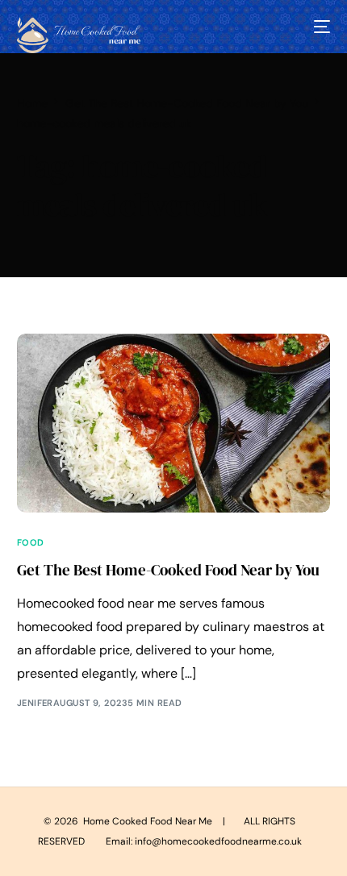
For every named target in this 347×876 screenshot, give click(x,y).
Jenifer (35, 702)
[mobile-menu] (320, 26)
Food (30, 542)
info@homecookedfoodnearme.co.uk (218, 841)
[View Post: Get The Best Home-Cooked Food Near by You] (174, 423)
